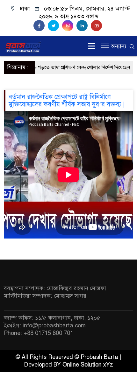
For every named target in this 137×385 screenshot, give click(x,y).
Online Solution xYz (87, 364)
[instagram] (69, 25)
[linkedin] (83, 25)
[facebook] (40, 25)
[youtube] (97, 25)
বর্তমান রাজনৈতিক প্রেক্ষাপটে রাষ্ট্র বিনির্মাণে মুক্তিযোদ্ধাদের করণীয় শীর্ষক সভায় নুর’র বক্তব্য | (67, 100)
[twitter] (55, 25)
